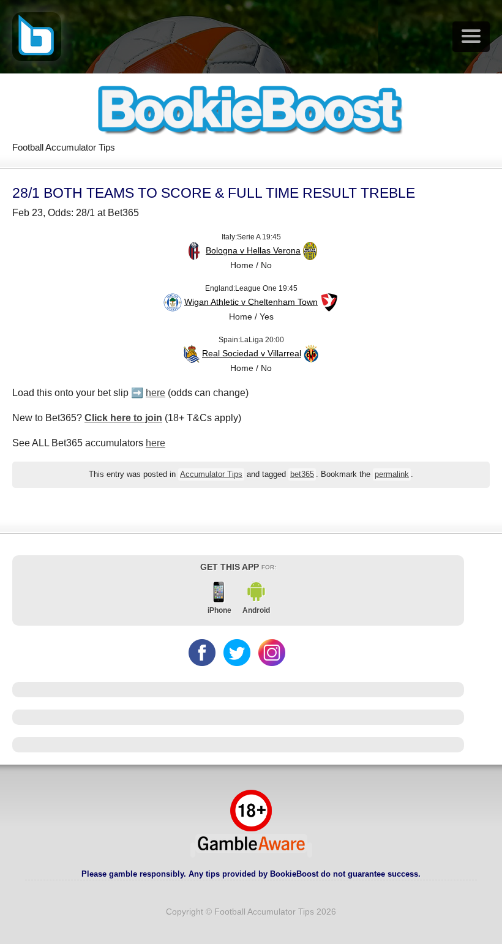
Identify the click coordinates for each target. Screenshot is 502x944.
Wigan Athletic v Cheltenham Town (251, 302)
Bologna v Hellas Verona (253, 250)
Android (256, 610)
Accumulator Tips (211, 474)
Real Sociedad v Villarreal (251, 353)
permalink (392, 474)
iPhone (219, 610)
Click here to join (123, 418)
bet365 (302, 474)
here (155, 393)
